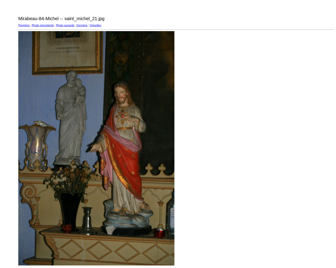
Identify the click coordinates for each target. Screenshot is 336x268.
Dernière (82, 25)
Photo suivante (65, 25)
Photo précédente (43, 25)
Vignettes (95, 25)
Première (24, 25)
